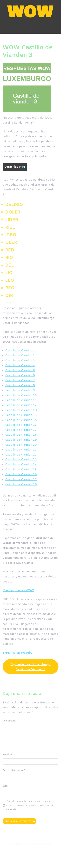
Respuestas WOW (41, 844)
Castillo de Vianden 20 (21, 445)
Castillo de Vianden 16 (21, 425)
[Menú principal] (30, 28)
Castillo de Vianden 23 (21, 460)
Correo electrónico (14, 770)
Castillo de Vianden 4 (20, 365)
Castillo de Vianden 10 (21, 395)
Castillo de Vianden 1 (20, 351)
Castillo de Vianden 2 (20, 356)
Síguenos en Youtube (17, 653)
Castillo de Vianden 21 (21, 450)
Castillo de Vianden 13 (21, 410)
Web (5, 786)
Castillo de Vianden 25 (21, 470)
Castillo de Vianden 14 (21, 415)
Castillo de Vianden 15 (21, 420)
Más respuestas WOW (18, 590)
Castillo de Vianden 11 (21, 400)
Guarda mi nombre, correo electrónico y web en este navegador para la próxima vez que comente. (31, 805)
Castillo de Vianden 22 (21, 455)
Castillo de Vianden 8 (20, 385)
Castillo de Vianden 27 (21, 479)
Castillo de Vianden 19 (21, 440)
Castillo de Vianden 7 (20, 380)
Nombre (8, 754)
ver (22, 167)
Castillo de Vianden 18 (21, 435)
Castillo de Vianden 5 (20, 370)
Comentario (10, 720)
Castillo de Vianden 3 (20, 361)
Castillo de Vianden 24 (21, 465)
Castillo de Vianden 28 (21, 484)
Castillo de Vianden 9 (20, 390)
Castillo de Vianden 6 (20, 375)
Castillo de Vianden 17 (21, 430)
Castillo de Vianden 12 (21, 405)
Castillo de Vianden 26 (21, 474)
